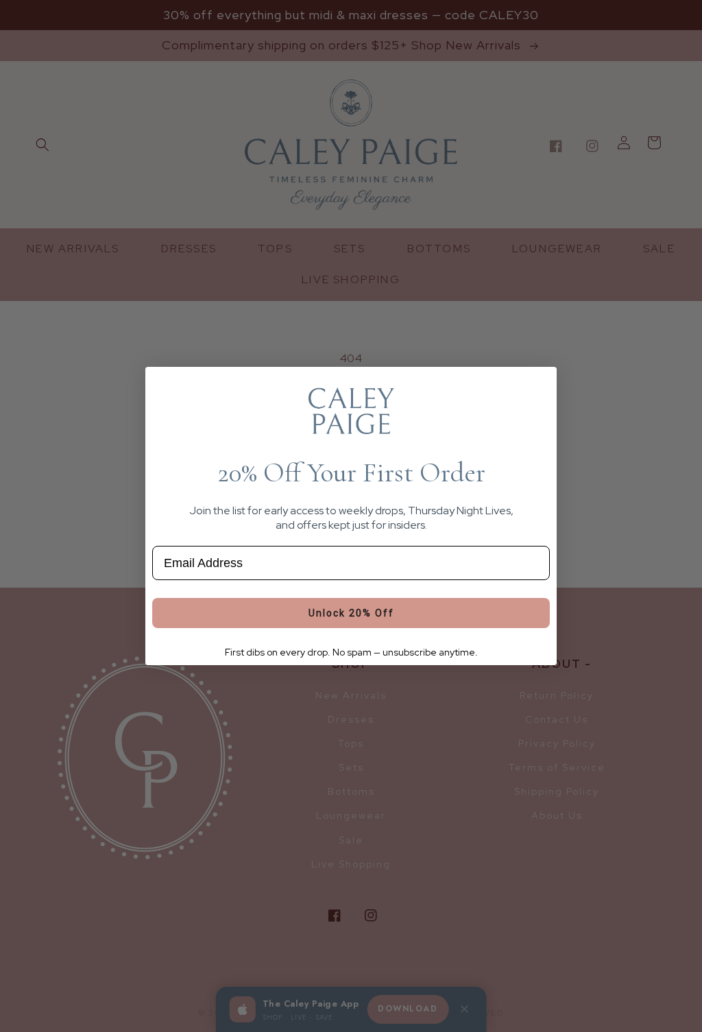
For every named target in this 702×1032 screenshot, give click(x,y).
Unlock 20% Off (351, 613)
